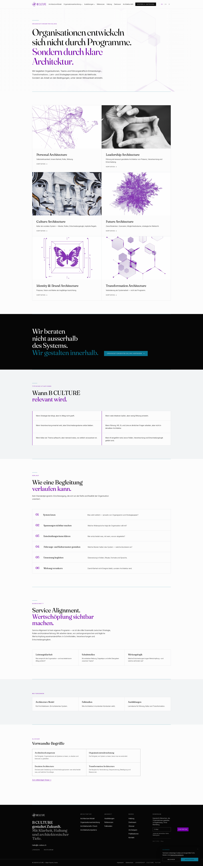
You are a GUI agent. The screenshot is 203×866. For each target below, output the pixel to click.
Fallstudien (108, 826)
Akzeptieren (189, 859)
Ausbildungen (88, 4)
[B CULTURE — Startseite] (39, 4)
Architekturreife (128, 4)
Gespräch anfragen (145, 4)
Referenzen (101, 4)
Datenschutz (129, 862)
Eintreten (183, 829)
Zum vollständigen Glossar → (41, 780)
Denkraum (117, 4)
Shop (162, 841)
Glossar (131, 826)
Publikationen (134, 834)
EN (166, 4)
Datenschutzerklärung (176, 855)
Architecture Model (55, 4)
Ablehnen (171, 859)
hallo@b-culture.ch (39, 845)
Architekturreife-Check (88, 826)
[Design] (169, 4)
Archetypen (133, 830)
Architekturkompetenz (88, 830)
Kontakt (131, 837)
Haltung (109, 4)
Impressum (120, 862)
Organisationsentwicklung (72, 4)
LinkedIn (36, 850)
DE (162, 4)
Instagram (48, 850)
